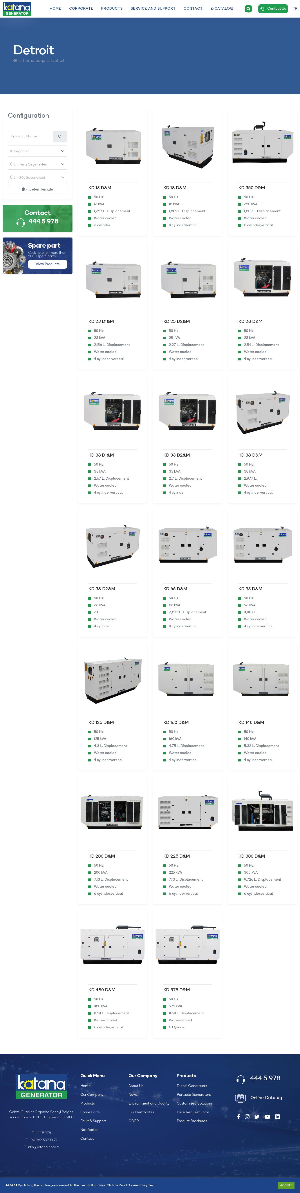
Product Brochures (192, 1121)
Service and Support (153, 9)
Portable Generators (194, 1095)
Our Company (91, 1095)
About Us (135, 1086)
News (132, 1095)
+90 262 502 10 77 (43, 1140)
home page (34, 61)
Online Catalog (265, 1098)
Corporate (81, 9)
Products (112, 9)
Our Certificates (141, 1112)
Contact (193, 9)
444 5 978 (43, 1133)
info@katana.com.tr (43, 1147)
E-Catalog (222, 9)
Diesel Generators (192, 1086)
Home (55, 9)
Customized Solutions (195, 1103)
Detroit (58, 61)
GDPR (133, 1121)
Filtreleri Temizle (39, 189)
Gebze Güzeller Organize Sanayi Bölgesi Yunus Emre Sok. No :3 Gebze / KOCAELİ (41, 1114)
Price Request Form (193, 1112)
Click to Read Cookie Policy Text (131, 1185)
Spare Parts (89, 1112)
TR (295, 9)
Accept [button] (286, 1185)
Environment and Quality (148, 1103)
